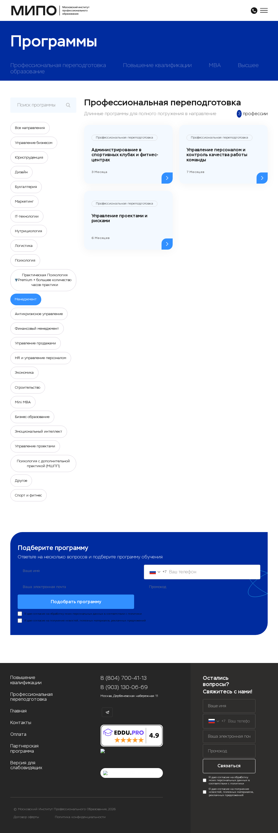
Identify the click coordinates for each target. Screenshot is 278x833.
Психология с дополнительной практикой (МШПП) (43, 463)
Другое (21, 481)
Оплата (18, 734)
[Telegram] (107, 712)
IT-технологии (27, 216)
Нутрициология (28, 231)
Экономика (24, 372)
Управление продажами (35, 343)
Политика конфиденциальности (80, 817)
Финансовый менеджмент (37, 328)
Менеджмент (26, 299)
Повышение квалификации (26, 680)
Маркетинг (24, 201)
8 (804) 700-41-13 (123, 678)
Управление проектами (35, 446)
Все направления (30, 128)
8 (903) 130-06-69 (124, 687)
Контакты (20, 722)
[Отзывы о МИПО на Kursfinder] (131, 773)
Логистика (24, 246)
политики (135, 613)
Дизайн (21, 172)
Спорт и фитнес (28, 495)
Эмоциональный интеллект (38, 431)
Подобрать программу (76, 602)
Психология (25, 260)
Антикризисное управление (39, 314)
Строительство (27, 387)
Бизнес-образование (32, 417)
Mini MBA (23, 402)
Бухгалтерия (26, 187)
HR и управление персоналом (40, 358)
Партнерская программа (24, 749)
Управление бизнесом (33, 143)
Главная (18, 711)
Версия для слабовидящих (26, 765)
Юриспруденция (29, 157)
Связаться (229, 766)
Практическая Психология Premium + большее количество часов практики (44, 280)
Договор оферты (26, 817)
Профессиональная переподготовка (31, 697)
